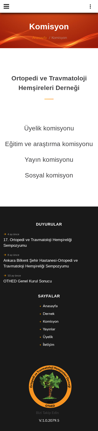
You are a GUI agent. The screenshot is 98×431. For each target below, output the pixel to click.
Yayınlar (49, 329)
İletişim (48, 344)
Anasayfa (39, 38)
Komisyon (59, 38)
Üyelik (48, 337)
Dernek (48, 314)
